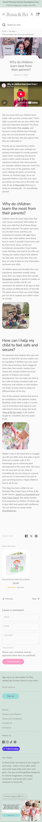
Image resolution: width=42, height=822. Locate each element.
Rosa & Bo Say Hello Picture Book (15, 579)
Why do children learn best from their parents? (18, 34)
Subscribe (11, 815)
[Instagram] (7, 742)
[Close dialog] (39, 802)
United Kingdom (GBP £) (13, 796)
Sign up (10, 696)
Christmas (6, 727)
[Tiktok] (11, 742)
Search (5, 709)
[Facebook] (3, 742)
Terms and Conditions (12, 718)
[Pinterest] (15, 742)
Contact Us (7, 723)
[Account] (31, 13)
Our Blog (12, 31)
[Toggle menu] (2, 14)
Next (34, 598)
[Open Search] (4, 25)
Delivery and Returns (11, 714)
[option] (14, 570)
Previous (9, 598)
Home (4, 31)
